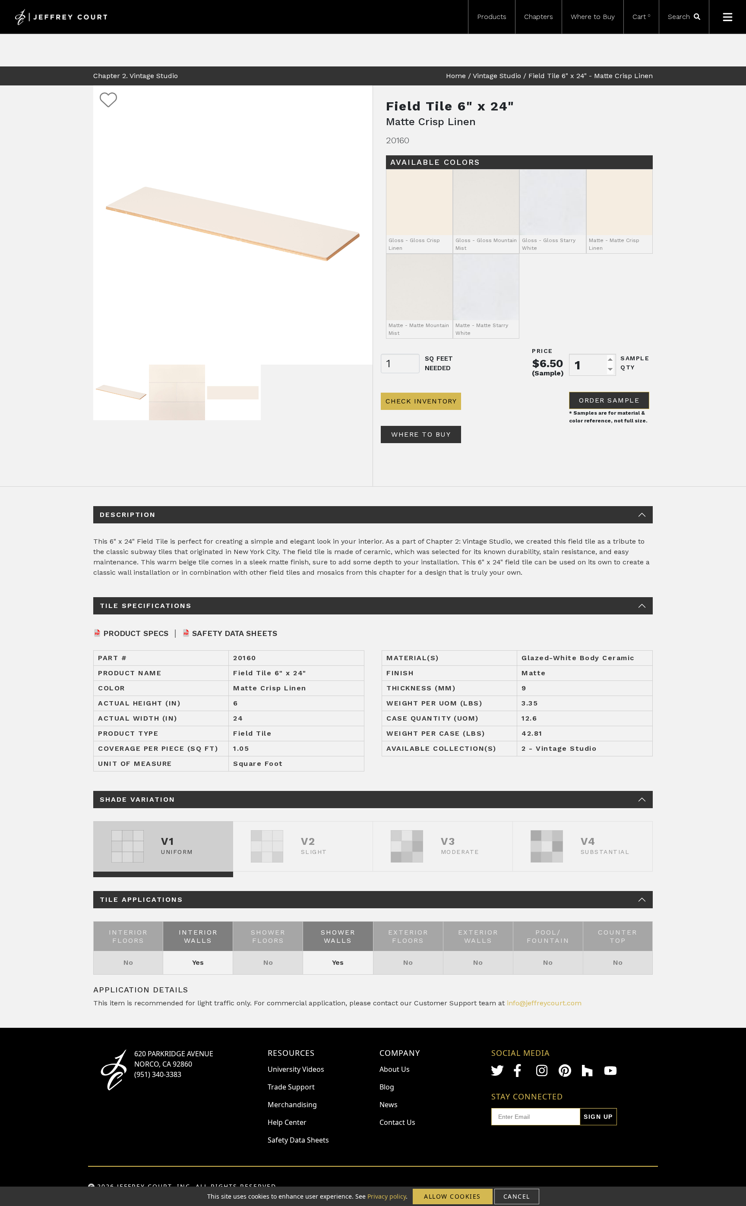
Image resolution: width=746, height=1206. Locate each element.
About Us (394, 1069)
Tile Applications (141, 899)
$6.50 (547, 363)
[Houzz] (588, 1070)
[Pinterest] (565, 1070)
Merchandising (292, 1104)
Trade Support (291, 1087)
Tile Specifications (146, 605)
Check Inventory (421, 401)
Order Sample (609, 400)
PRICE (542, 350)
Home (456, 76)
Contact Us (397, 1122)
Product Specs (135, 633)
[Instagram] (542, 1070)
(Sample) (548, 373)
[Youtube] (610, 1071)
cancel (516, 1196)
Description (128, 514)
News (388, 1104)
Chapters (538, 17)
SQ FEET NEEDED (439, 363)
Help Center (287, 1122)
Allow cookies (452, 1196)
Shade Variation (137, 799)
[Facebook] (519, 1070)
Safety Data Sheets (234, 633)
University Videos (296, 1069)
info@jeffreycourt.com (544, 1003)
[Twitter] (497, 1070)
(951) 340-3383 (157, 1074)
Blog (386, 1087)
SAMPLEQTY (634, 363)
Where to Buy (593, 17)
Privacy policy (386, 1196)
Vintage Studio (497, 76)
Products (491, 17)
